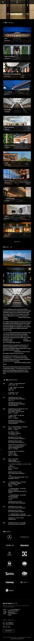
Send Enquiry (8, 630)
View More (17, 241)
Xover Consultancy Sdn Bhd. (18, 638)
